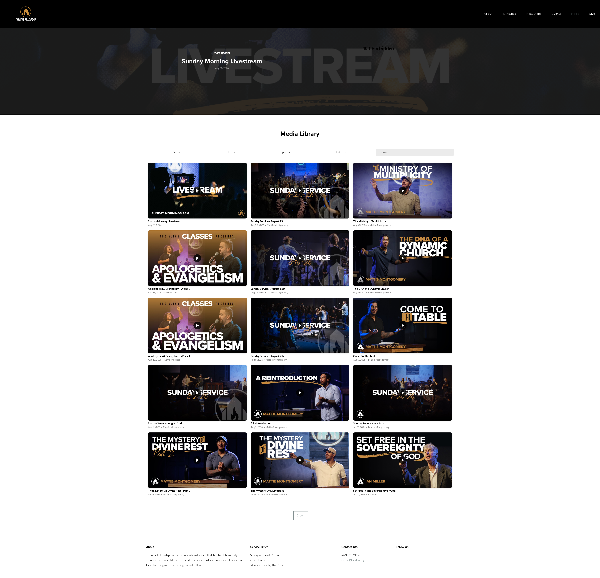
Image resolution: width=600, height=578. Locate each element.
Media (575, 13)
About (488, 13)
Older (301, 515)
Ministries (509, 13)
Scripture (340, 152)
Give (592, 13)
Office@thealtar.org (352, 560)
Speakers (286, 152)
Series (176, 152)
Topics (231, 152)
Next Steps (534, 13)
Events (556, 13)
